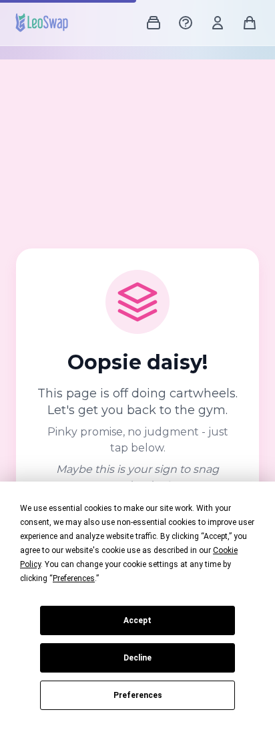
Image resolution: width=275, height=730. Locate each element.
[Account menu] (217, 22)
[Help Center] (185, 22)
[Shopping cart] (249, 22)
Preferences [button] (74, 578)
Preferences (137, 695)
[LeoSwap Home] (42, 22)
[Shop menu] (153, 22)
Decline (137, 658)
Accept (137, 620)
